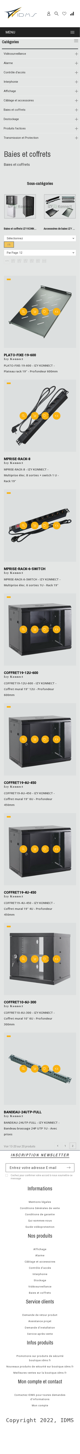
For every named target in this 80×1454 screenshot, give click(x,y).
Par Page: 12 (14, 252)
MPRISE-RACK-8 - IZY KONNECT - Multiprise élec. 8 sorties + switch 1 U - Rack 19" (31, 475)
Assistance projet (39, 1321)
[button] (7, 261)
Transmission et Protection (21, 138)
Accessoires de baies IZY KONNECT (60, 229)
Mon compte (40, 1405)
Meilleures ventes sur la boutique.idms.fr (40, 1372)
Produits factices (15, 128)
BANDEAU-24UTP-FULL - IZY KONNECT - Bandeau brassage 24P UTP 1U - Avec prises (32, 1128)
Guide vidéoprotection (40, 1226)
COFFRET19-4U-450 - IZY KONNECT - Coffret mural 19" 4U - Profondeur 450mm (29, 908)
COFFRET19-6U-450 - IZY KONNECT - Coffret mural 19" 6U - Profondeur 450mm (29, 799)
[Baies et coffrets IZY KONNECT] (20, 223)
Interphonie (11, 81)
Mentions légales (40, 1201)
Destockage (11, 119)
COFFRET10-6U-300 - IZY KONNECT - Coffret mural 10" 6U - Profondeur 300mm (29, 1018)
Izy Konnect (13, 359)
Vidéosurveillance (15, 53)
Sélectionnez (15, 238)
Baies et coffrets (14, 109)
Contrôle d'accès (14, 72)
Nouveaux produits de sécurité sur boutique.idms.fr (40, 1366)
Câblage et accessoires (19, 100)
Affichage (10, 91)
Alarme (8, 63)
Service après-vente (40, 1333)
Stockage (40, 1280)
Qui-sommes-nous (40, 1220)
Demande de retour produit (39, 1315)
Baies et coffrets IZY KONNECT (20, 229)
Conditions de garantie (40, 1214)
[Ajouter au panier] (35, 312)
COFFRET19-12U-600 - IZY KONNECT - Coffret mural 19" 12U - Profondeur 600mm (30, 689)
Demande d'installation (40, 1327)
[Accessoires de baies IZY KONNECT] (60, 223)
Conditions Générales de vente (40, 1208)
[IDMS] (20, 13)
